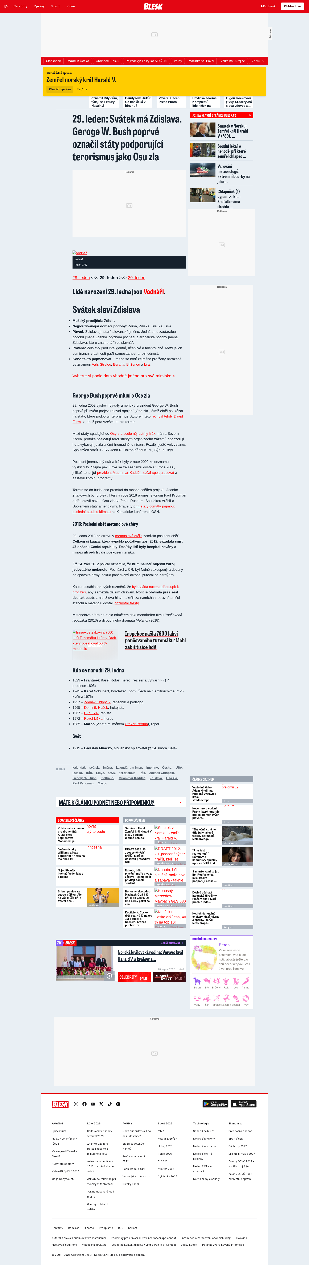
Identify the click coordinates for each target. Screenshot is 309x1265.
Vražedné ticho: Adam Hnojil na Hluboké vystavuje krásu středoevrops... (204, 794)
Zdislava (156, 778)
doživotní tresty (127, 603)
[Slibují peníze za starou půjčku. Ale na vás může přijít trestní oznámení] (103, 897)
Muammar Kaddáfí (132, 778)
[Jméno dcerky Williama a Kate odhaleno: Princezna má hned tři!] (103, 855)
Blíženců (133, 364)
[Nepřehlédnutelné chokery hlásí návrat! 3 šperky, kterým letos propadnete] (237, 919)
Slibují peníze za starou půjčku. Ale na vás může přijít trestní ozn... (70, 896)
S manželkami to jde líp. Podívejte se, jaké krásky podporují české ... (205, 876)
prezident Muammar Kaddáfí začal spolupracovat (135, 473)
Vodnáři (154, 291)
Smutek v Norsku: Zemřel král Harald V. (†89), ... (233, 131)
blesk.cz (161, 842)
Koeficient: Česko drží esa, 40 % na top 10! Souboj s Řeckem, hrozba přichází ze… (138, 919)
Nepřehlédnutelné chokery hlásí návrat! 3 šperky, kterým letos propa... (205, 918)
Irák (142, 773)
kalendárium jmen (129, 767)
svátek (94, 767)
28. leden (81, 277)
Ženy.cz (228, 927)
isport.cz (162, 926)
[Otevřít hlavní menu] (6, 6)
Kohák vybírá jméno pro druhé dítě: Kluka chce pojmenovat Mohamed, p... (71, 835)
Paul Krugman (83, 783)
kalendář (79, 767)
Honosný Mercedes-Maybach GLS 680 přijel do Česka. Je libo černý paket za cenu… (138, 898)
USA (179, 767)
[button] (215, 1104)
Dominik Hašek (96, 708)
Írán (89, 773)
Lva (147, 364)
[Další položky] (263, 61)
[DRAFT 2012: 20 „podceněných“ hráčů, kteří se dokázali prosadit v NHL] (170, 855)
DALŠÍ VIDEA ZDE (170, 943)
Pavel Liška (93, 719)
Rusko (77, 773)
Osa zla (171, 778)
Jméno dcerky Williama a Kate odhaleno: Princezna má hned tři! (71, 854)
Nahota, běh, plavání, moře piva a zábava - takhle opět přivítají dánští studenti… (138, 877)
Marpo (102, 783)
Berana (118, 364)
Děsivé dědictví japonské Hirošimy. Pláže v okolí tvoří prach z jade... (204, 897)
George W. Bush (84, 778)
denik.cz (229, 885)
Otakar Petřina (136, 724)
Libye (100, 773)
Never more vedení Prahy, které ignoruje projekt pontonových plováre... (205, 813)
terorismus (127, 773)
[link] (76, 1104)
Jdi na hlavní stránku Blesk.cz (214, 115)
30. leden (136, 277)
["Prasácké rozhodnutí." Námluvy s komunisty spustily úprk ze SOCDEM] (237, 856)
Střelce (105, 364)
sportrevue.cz (165, 863)
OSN (111, 773)
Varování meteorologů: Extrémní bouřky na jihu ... (234, 173)
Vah (95, 364)
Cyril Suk (91, 713)
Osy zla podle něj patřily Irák (132, 434)
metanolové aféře (128, 536)
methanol (107, 778)
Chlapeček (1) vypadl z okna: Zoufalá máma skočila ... (229, 199)
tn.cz (227, 801)
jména (107, 767)
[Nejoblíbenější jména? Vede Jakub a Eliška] (103, 876)
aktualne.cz (231, 843)
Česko (166, 767)
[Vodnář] (80, 253)
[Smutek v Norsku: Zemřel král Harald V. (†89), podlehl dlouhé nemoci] (170, 834)
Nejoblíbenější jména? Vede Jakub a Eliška (70, 873)
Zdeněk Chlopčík (97, 702)
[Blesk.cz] (153, 6)
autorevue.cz (164, 905)
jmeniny (152, 767)
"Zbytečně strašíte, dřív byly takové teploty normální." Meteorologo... (204, 834)
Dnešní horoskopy (205, 939)
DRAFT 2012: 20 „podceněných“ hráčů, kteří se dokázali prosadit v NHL (137, 856)
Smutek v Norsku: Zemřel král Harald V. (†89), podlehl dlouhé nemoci (138, 833)
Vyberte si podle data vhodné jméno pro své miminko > (124, 376)
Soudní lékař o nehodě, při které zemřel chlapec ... (232, 151)
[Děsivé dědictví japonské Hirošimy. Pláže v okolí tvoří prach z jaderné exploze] (237, 898)
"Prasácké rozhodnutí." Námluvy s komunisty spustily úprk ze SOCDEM (204, 857)
